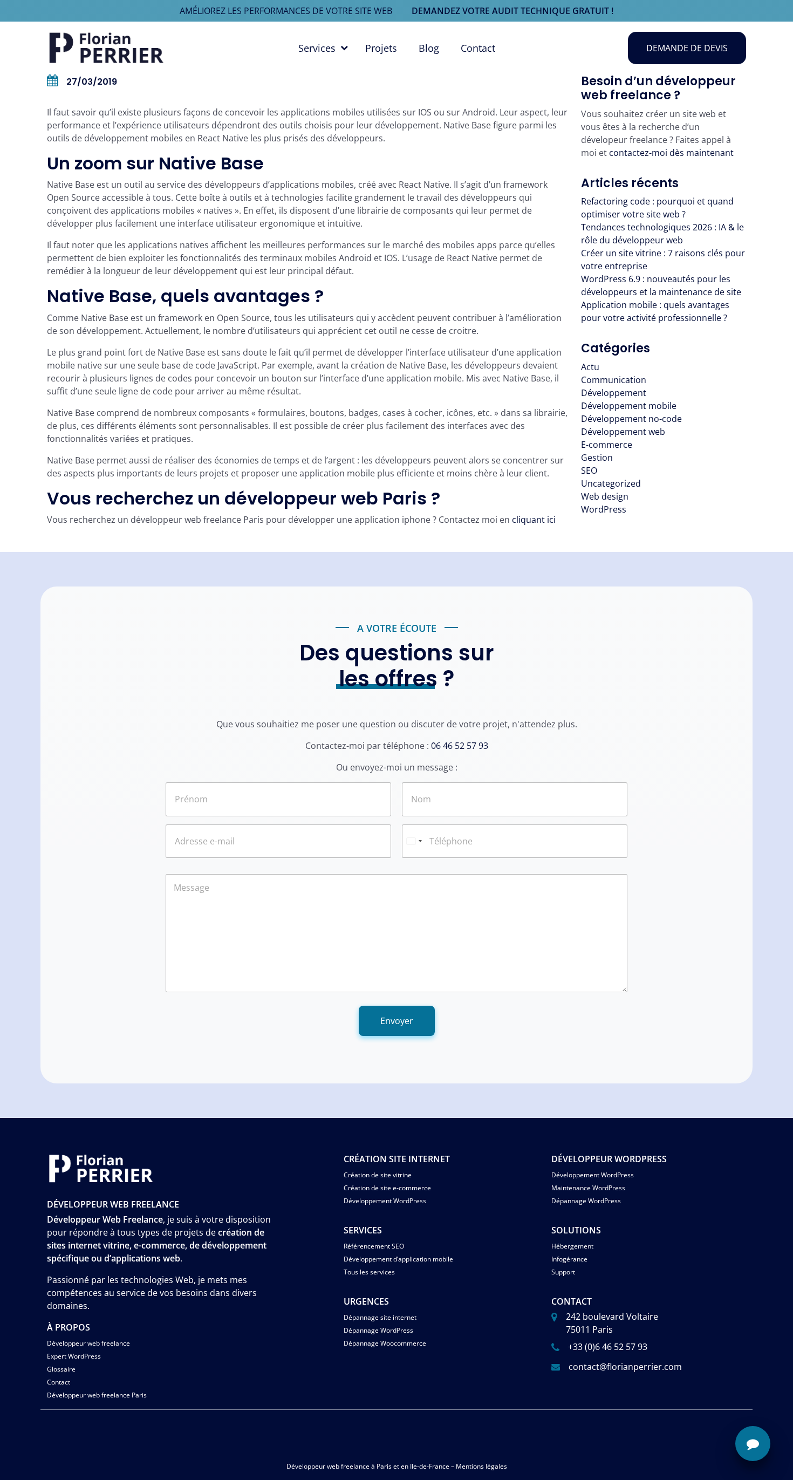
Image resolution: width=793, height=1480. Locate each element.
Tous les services (369, 1272)
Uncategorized (611, 483)
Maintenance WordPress (588, 1187)
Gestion (597, 457)
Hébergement (572, 1246)
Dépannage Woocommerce (385, 1343)
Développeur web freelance (88, 1343)
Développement (613, 393)
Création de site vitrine (378, 1174)
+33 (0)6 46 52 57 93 (607, 1347)
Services (317, 48)
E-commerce (606, 445)
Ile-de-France (429, 1466)
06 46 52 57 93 (459, 746)
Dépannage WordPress (586, 1200)
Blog (429, 48)
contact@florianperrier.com (625, 1367)
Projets (381, 48)
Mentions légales (481, 1466)
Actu (590, 367)
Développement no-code (631, 419)
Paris (384, 1466)
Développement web (623, 432)
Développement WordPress (385, 1200)
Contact (478, 48)
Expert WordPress (74, 1356)
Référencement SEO (374, 1246)
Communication (613, 380)
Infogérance (569, 1259)
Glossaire (61, 1369)
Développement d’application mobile (398, 1259)
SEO (589, 470)
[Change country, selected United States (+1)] (414, 841)
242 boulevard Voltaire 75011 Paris (612, 1323)
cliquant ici (534, 520)
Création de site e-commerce (387, 1187)
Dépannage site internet (380, 1317)
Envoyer (396, 1021)
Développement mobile (628, 406)
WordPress (603, 509)
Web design (604, 496)
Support (563, 1272)
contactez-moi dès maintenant (671, 153)
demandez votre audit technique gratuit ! (512, 11)
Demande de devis (687, 48)
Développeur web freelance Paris (97, 1395)
